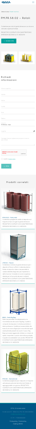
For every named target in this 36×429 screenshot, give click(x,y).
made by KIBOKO (18, 424)
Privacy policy (13, 421)
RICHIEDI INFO (10, 41)
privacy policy (12, 159)
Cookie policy (22, 421)
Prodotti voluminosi (14, 11)
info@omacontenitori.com (18, 414)
